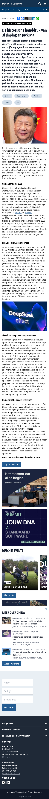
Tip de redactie (11, 464)
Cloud (7, 102)
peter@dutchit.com (11, 773)
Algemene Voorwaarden (16, 792)
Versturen (9, 707)
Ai (18, 102)
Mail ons (6, 757)
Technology (21, 96)
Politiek (36, 96)
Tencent (28, 212)
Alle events (9, 595)
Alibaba (18, 212)
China (7, 96)
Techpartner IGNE (24, 796)
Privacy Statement (35, 792)
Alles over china (11, 663)
